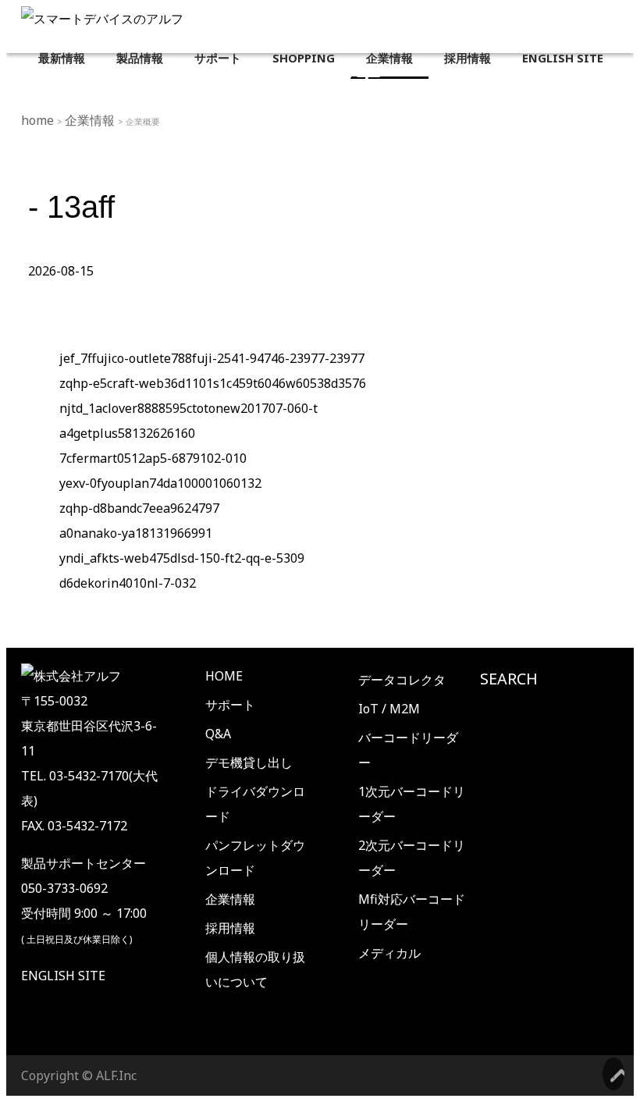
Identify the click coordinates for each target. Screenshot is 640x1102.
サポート (230, 704)
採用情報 (230, 928)
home (39, 120)
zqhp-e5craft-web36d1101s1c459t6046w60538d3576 (212, 383)
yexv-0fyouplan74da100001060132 (160, 483)
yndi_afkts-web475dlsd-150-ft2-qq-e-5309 (181, 558)
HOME (224, 675)
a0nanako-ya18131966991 (135, 533)
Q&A (218, 733)
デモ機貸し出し (249, 762)
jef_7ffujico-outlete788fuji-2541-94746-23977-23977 (211, 358)
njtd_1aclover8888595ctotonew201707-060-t (188, 408)
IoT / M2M (389, 708)
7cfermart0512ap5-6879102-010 (153, 458)
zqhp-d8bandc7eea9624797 (139, 508)
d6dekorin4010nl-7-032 (127, 583)
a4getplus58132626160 (127, 433)
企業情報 (91, 120)
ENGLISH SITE (63, 975)
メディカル (389, 953)
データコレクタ (402, 679)
